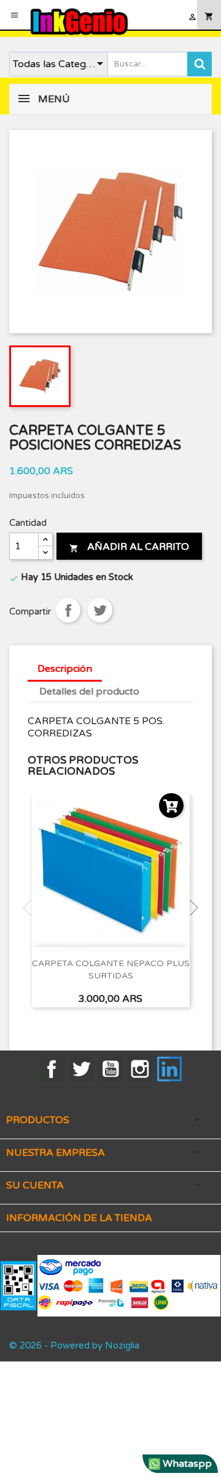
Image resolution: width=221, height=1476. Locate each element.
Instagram (140, 1069)
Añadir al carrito (129, 547)
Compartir (68, 610)
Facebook (51, 1069)
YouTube (110, 1069)
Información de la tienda (79, 1218)
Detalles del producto (89, 691)
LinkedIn (169, 1069)
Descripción (64, 669)
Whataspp (186, 1464)
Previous (30, 907)
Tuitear (100, 610)
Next (190, 907)
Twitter (81, 1069)
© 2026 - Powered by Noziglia (74, 1345)
